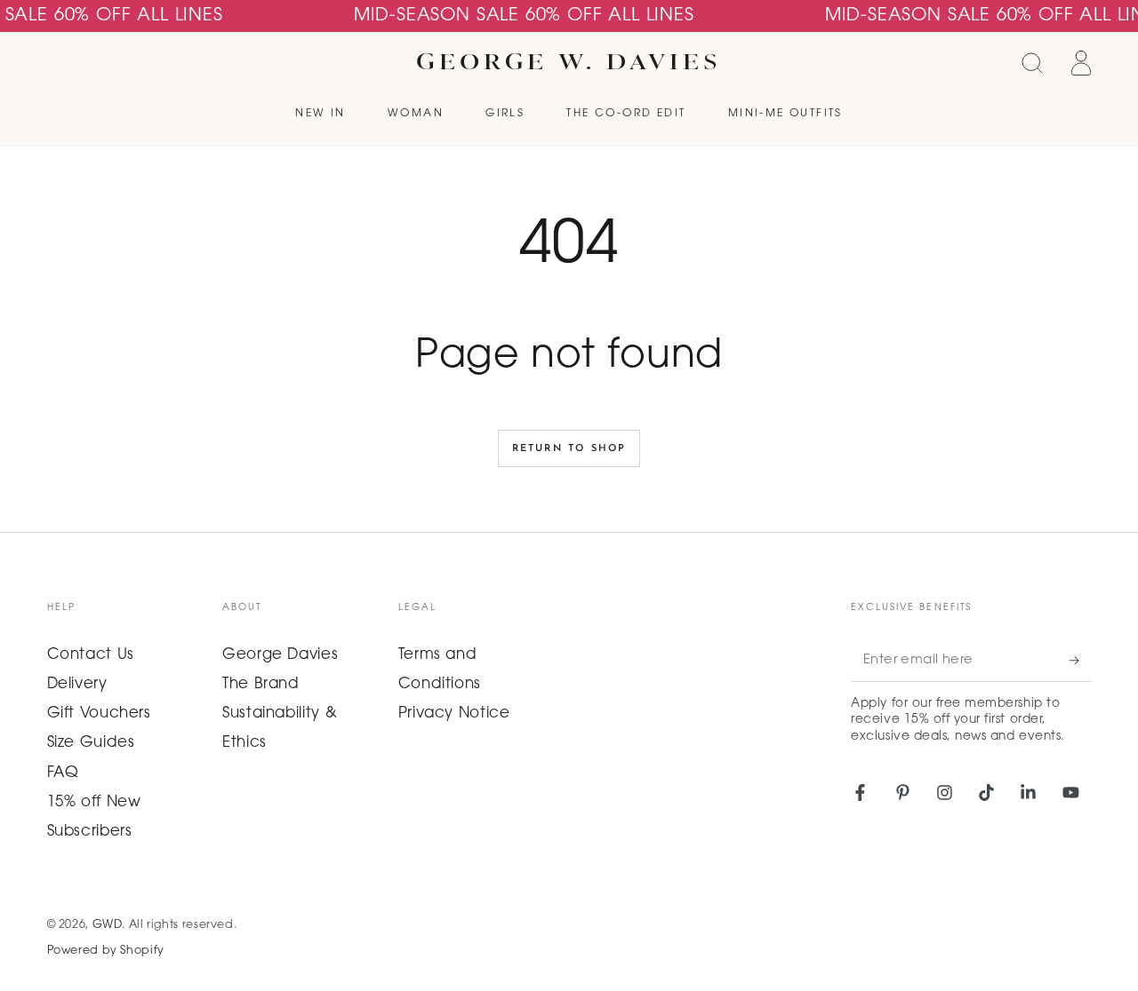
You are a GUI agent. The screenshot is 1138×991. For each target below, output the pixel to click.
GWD (107, 925)
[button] (1032, 63)
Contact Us (90, 655)
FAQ (63, 773)
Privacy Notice (454, 714)
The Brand (261, 685)
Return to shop (569, 449)
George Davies (280, 655)
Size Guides (91, 743)
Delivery (77, 685)
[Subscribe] (1080, 660)
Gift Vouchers (99, 714)
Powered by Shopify (105, 951)
